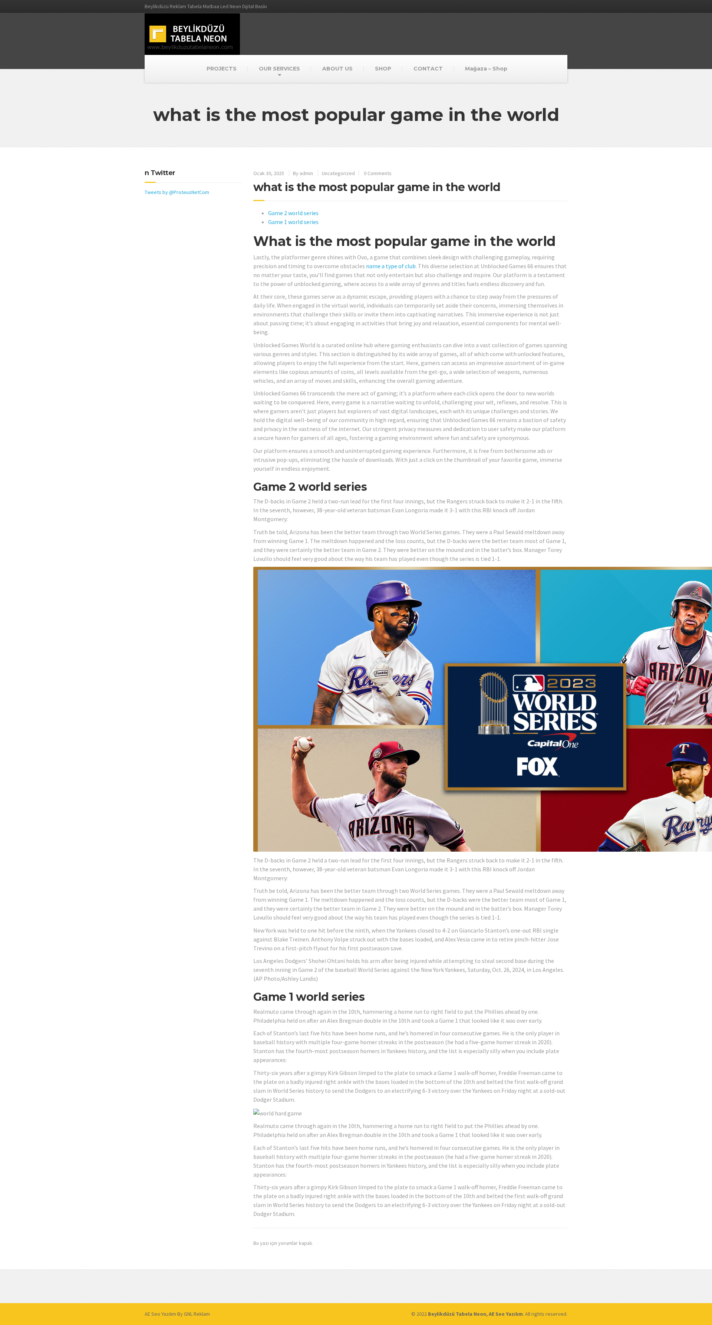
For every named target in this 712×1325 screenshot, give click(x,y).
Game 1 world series (293, 222)
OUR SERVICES (279, 68)
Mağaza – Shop (486, 68)
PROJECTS (222, 68)
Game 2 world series (293, 213)
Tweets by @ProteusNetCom (177, 192)
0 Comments (378, 173)
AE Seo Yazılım (160, 1314)
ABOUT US (337, 68)
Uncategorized (338, 173)
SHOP (383, 68)
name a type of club (391, 266)
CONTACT (428, 68)
